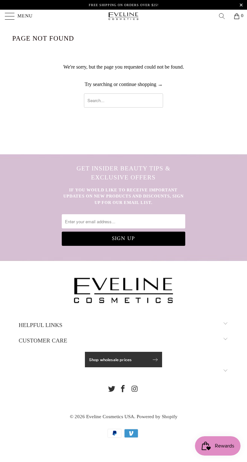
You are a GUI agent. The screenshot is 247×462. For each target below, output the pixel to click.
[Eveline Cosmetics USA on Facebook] (123, 389)
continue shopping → (141, 84)
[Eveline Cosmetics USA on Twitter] (111, 389)
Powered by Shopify (157, 416)
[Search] (224, 16)
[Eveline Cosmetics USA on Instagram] (135, 389)
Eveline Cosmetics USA (110, 416)
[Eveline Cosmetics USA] (123, 16)
